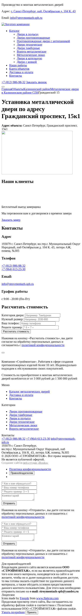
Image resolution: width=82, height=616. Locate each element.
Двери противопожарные (33, 37)
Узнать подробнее (13, 612)
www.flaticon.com (47, 598)
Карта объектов (19, 68)
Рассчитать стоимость (16, 331)
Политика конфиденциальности (30, 469)
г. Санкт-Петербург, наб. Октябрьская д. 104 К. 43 (43, 11)
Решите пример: (12, 327)
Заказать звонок (36, 82)
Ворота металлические (31, 51)
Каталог (14, 30)
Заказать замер (11, 220)
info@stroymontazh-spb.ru (26, 17)
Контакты (15, 75)
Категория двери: (13, 315)
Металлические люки (31, 55)
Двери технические (29, 44)
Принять (32, 612)
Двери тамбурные (28, 48)
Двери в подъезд (27, 34)
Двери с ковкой (27, 61)
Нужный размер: (12, 319)
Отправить (9, 503)
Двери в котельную (29, 58)
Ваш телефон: (10, 323)
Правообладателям (22, 473)
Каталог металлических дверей (29, 391)
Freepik (24, 598)
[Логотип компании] (16, 24)
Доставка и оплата (21, 72)
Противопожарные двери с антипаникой (43, 41)
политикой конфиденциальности (43, 345)
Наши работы (18, 65)
